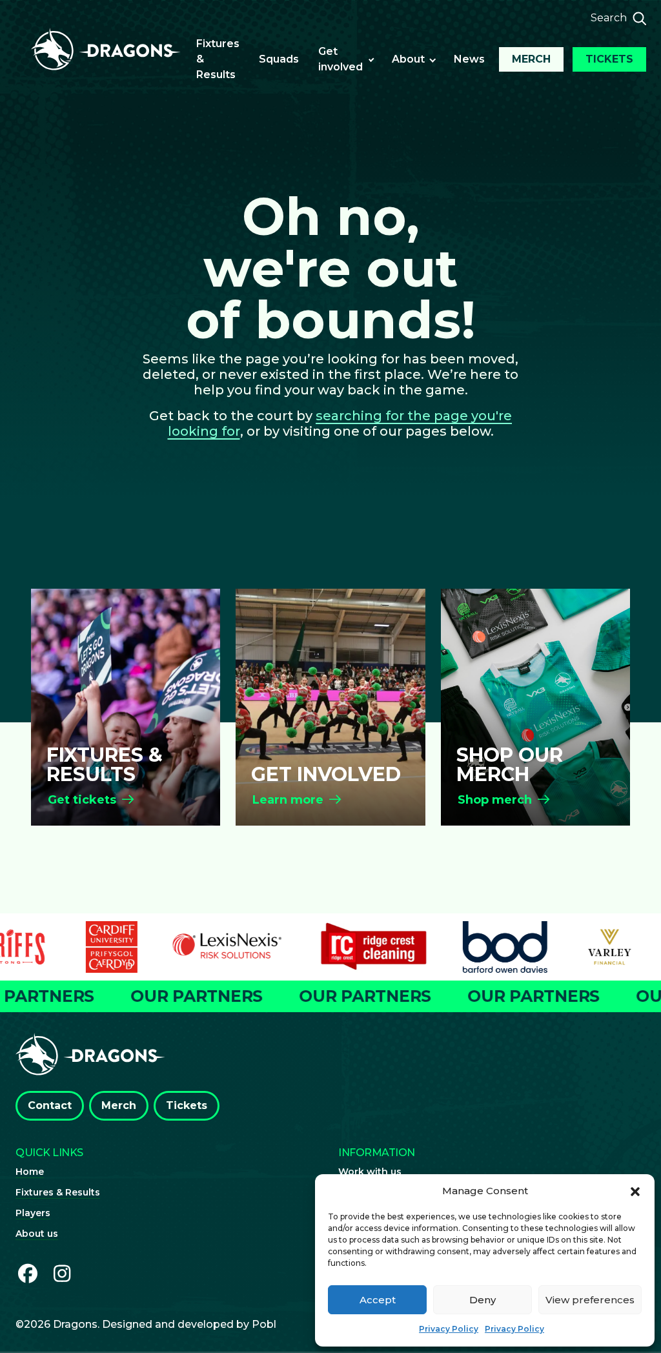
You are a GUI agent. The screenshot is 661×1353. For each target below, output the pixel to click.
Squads (279, 59)
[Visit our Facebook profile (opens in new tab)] (27, 1274)
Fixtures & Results (217, 59)
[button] (635, 1191)
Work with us (370, 1171)
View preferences (590, 1300)
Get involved (340, 59)
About (408, 59)
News (469, 59)
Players (32, 1213)
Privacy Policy (448, 1329)
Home (29, 1171)
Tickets (609, 59)
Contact (50, 1105)
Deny (482, 1300)
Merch (531, 59)
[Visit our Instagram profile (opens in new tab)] (62, 1274)
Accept (378, 1300)
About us (36, 1233)
